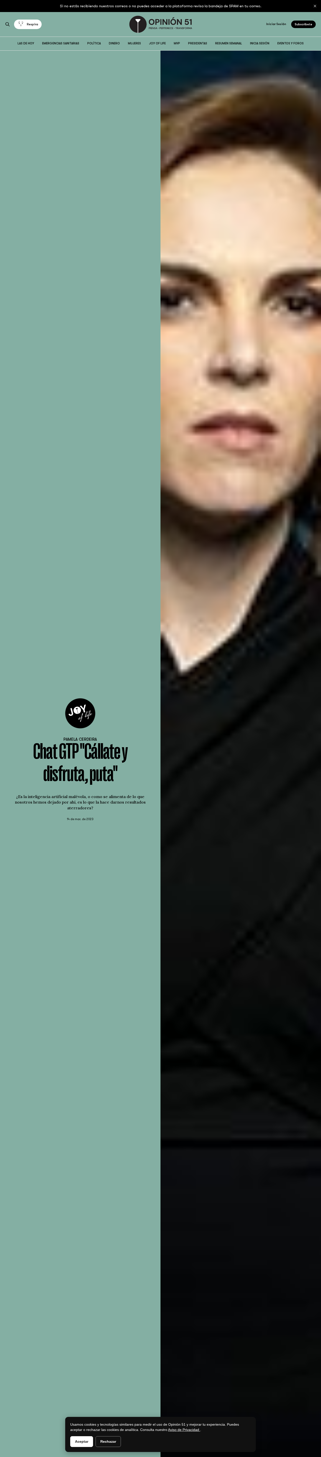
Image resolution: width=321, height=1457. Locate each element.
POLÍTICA (94, 43)
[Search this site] (7, 24)
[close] (315, 6)
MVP (177, 43)
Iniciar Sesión (276, 24)
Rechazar (108, 1441)
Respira (32, 24)
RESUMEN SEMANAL (228, 43)
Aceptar (81, 1441)
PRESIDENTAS (197, 43)
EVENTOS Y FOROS (290, 43)
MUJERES (134, 43)
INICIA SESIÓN (259, 43)
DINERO (114, 43)
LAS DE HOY (26, 43)
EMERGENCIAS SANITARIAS (60, 43)
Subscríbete (303, 24)
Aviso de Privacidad (184, 1430)
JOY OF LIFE (157, 43)
